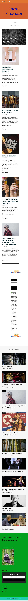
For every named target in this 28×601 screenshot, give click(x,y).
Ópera (4, 371)
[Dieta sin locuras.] (10, 144)
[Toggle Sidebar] (2, 1)
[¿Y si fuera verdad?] (14, 359)
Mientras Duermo (7, 353)
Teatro (4, 412)
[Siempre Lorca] (14, 519)
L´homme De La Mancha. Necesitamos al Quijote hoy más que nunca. (13, 489)
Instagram (6, 590)
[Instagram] (7, 1)
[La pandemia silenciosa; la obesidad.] (10, 56)
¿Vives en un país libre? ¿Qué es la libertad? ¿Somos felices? (11, 433)
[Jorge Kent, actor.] (14, 501)
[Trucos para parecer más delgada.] (10, 99)
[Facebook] (6, 1)
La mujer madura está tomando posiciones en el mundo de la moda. (9, 241)
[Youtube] (9, 1)
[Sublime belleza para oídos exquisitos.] (14, 464)
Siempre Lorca (6, 528)
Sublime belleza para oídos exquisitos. (12, 471)
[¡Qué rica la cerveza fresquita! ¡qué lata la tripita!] (10, 187)
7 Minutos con (6, 495)
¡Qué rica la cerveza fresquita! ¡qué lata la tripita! (10, 201)
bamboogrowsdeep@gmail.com (11, 540)
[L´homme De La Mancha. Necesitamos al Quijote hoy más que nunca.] (14, 481)
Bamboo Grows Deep (14, 11)
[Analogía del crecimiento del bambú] (14, 445)
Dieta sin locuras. (9, 156)
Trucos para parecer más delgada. (10, 112)
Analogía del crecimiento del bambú (12, 453)
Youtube (5, 591)
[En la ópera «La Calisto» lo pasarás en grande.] (14, 377)
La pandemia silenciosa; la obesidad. (7, 69)
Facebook (5, 588)
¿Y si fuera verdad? (7, 366)
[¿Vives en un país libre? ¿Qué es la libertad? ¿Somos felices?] (14, 421)
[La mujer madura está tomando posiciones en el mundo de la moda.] (10, 229)
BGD (3, 439)
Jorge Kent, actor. (7, 508)
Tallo (4, 391)
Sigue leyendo (5, 86)
